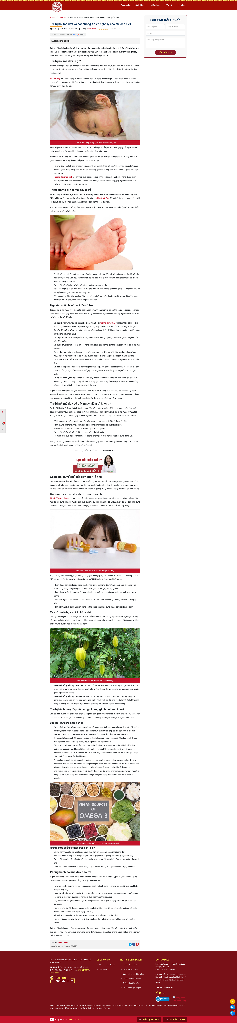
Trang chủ (125, 5)
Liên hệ (181, 5)
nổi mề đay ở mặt (107, 323)
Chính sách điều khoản (132, 978)
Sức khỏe (103, 969)
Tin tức (169, 5)
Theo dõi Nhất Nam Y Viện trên (62, 34)
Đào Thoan (92, 29)
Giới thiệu (139, 5)
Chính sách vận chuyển (132, 988)
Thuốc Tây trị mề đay (59, 498)
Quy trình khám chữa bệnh (133, 974)
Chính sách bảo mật (131, 983)
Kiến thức (155, 5)
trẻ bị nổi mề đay (101, 198)
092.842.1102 (83, 970)
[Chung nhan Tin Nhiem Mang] (180, 999)
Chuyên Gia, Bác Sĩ (107, 965)
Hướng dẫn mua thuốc (131, 965)
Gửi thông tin (165, 53)
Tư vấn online (177, 1019)
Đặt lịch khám (151, 1019)
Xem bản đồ (55, 973)
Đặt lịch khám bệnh (130, 969)
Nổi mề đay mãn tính (63, 177)
